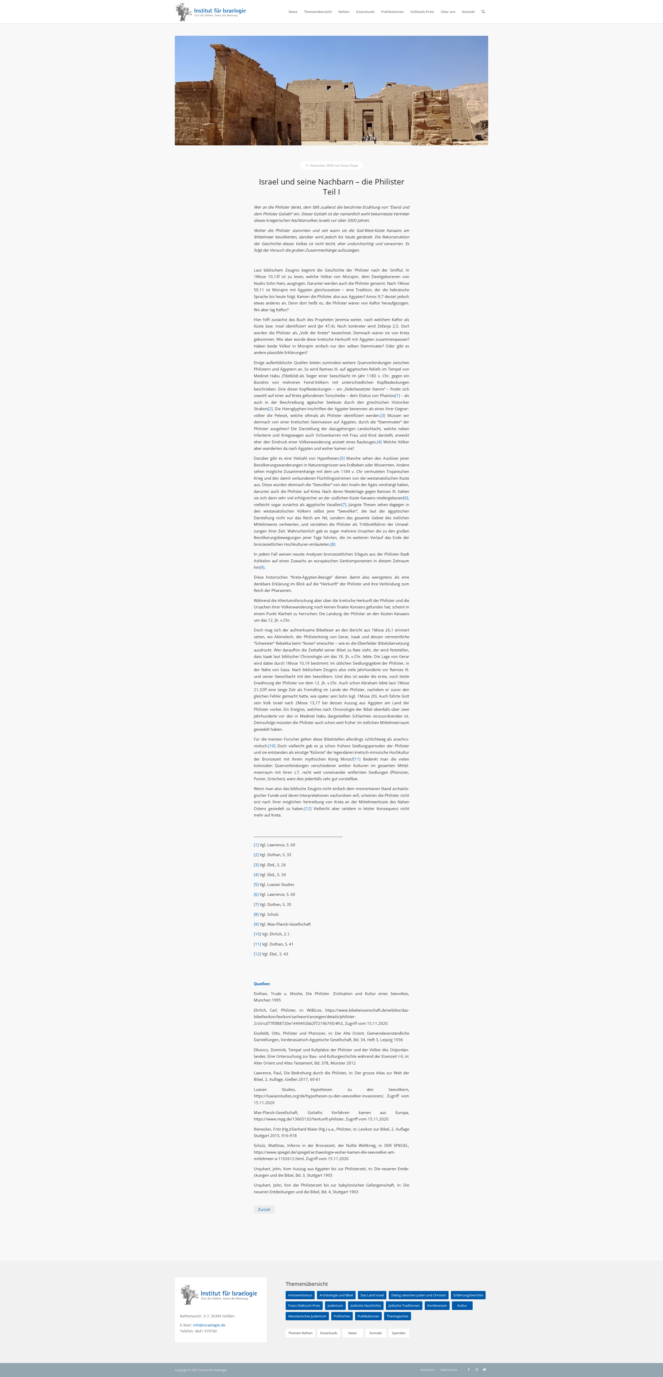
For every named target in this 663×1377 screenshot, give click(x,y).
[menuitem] (293, 11)
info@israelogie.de (209, 1325)
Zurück (264, 1209)
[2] (270, 408)
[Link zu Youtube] (484, 1369)
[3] (382, 415)
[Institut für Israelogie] (211, 11)
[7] (343, 504)
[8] (332, 544)
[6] (405, 497)
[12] (308, 808)
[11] (357, 759)
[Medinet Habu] (331, 90)
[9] (262, 567)
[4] (379, 441)
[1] (397, 395)
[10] (272, 745)
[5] (342, 458)
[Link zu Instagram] (476, 1369)
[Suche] (483, 11)
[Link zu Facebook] (469, 1369)
